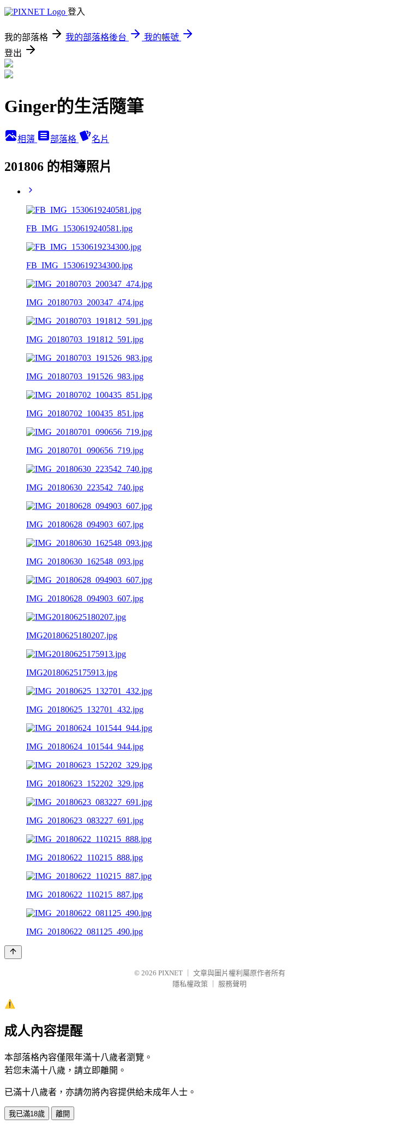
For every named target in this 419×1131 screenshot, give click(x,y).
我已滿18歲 (27, 1114)
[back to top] (13, 952)
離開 (63, 1114)
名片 (100, 139)
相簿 (27, 139)
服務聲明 (232, 984)
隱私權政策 (190, 984)
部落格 (64, 139)
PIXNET (170, 973)
